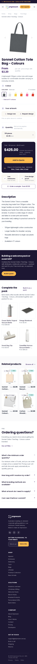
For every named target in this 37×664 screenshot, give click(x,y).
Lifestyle (11, 570)
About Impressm (13, 614)
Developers (12, 627)
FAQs (22, 660)
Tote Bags (23, 14)
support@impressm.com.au (17, 638)
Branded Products (14, 597)
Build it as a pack (27, 289)
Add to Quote (18, 160)
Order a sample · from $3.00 (20, 186)
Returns (10, 647)
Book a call (11, 641)
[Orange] (21, 94)
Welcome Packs (13, 592)
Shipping (11, 644)
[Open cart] (34, 7)
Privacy (10, 660)
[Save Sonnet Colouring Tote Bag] (14, 406)
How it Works (12, 619)
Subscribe (23, 544)
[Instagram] (14, 532)
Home (3, 14)
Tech (10, 564)
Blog (9, 616)
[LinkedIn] (10, 532)
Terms (17, 660)
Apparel (10, 556)
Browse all (29, 364)
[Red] (32, 94)
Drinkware (11, 559)
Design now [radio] (11, 114)
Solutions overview (14, 586)
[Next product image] (32, 38)
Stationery (11, 562)
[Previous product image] (5, 38)
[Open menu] (3, 7)
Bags (15, 14)
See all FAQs (6, 446)
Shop (9, 14)
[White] (9, 94)
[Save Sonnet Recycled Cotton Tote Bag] (32, 381)
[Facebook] (18, 532)
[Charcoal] (4, 94)
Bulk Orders (12, 603)
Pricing (10, 625)
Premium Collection (14, 572)
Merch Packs (12, 594)
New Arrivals (12, 575)
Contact (10, 622)
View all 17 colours (9, 99)
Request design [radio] (28, 114)
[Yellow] (15, 94)
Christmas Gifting (13, 589)
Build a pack (9, 274)
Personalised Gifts (14, 600)
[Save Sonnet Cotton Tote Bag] (14, 381)
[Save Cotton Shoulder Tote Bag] (32, 406)
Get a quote (25, 7)
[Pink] (27, 94)
